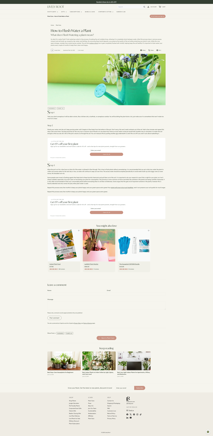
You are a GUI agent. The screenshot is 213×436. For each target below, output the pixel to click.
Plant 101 (60, 108)
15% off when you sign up (157, 16)
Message (50, 299)
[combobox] (131, 7)
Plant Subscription (74, 423)
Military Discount (74, 421)
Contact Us (110, 401)
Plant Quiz (91, 418)
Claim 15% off (106, 154)
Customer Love (111, 411)
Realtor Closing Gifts (75, 413)
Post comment (54, 318)
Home (52, 25)
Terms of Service (88, 323)
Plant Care (58, 25)
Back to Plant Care (107, 338)
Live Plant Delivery (74, 416)
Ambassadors (92, 413)
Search (109, 406)
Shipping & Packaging (113, 403)
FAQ (108, 408)
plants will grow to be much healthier (122, 187)
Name (49, 290)
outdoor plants (93, 43)
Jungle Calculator (74, 403)
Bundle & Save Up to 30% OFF (106, 2)
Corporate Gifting (105, 11)
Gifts (63, 11)
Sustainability (92, 411)
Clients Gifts (72, 411)
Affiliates (90, 416)
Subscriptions (75, 11)
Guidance (52, 108)
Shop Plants (52, 11)
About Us (90, 406)
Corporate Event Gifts (75, 408)
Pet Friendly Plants (74, 406)
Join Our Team (92, 408)
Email (108, 290)
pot (117, 133)
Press (89, 403)
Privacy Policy (77, 323)
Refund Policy (111, 413)
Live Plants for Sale (74, 418)
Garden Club (121, 11)
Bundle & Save (90, 11)
